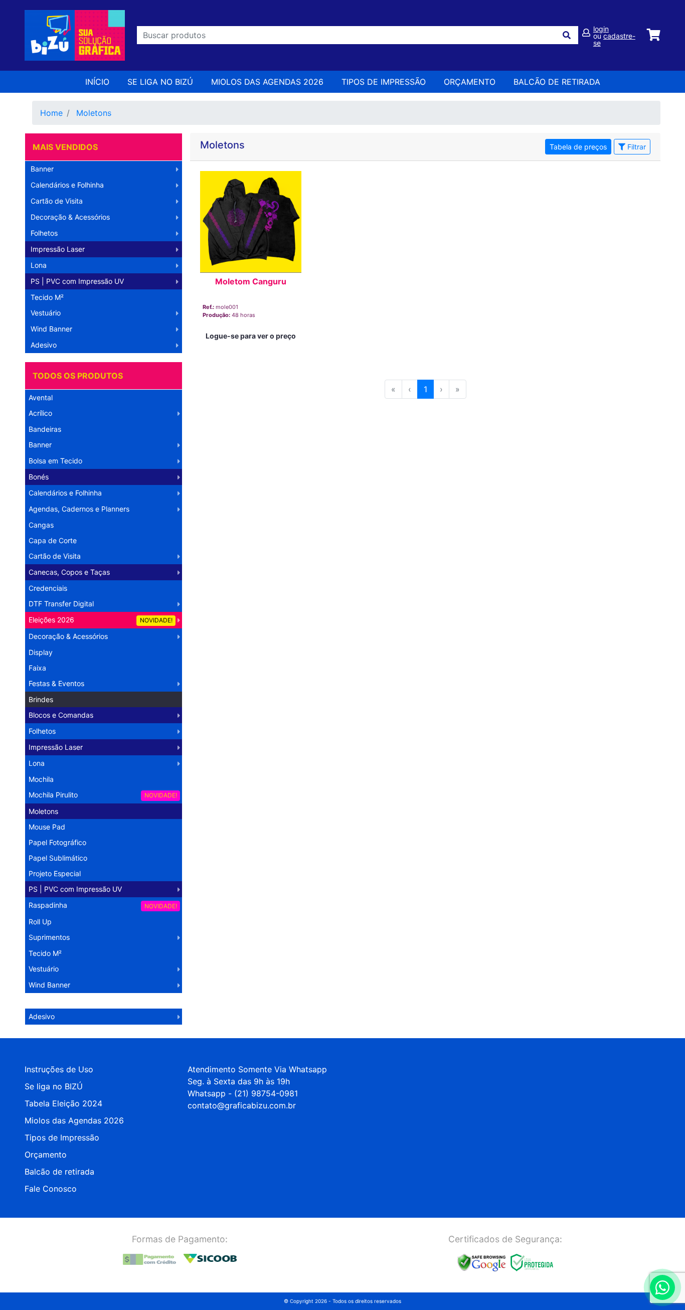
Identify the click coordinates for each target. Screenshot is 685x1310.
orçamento (469, 82)
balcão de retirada (556, 82)
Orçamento (46, 1155)
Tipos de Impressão (383, 82)
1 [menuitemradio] (425, 389)
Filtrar (635, 146)
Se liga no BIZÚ (160, 82)
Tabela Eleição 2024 (63, 1103)
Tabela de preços (578, 146)
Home (51, 113)
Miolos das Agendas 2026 (267, 82)
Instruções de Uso (59, 1069)
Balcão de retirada (59, 1172)
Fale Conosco (51, 1189)
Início (97, 82)
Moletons (93, 113)
